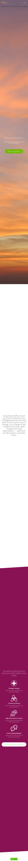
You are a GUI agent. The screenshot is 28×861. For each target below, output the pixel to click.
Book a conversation (14, 151)
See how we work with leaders (14, 744)
